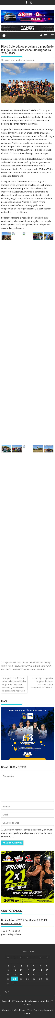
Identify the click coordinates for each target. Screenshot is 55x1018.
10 (14, 970)
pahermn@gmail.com (11, 934)
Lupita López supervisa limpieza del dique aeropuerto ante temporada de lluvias (42, 683)
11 (21, 970)
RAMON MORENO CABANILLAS (24, 669)
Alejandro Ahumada (26, 60)
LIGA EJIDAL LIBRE (38, 666)
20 (34, 974)
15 (47, 970)
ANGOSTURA (38, 662)
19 (27, 974)
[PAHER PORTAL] (4, 34)
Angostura (8, 662)
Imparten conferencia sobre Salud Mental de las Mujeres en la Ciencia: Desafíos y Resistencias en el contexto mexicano (14, 684)
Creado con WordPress (13, 1010)
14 (40, 970)
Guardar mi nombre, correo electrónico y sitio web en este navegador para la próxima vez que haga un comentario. (27, 833)
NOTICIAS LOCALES (20, 662)
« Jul (7, 991)
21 (40, 974)
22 (47, 974)
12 (27, 970)
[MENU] (52, 35)
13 (34, 970)
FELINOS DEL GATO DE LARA (19, 666)
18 (21, 974)
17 (14, 974)
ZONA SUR (41, 669)
